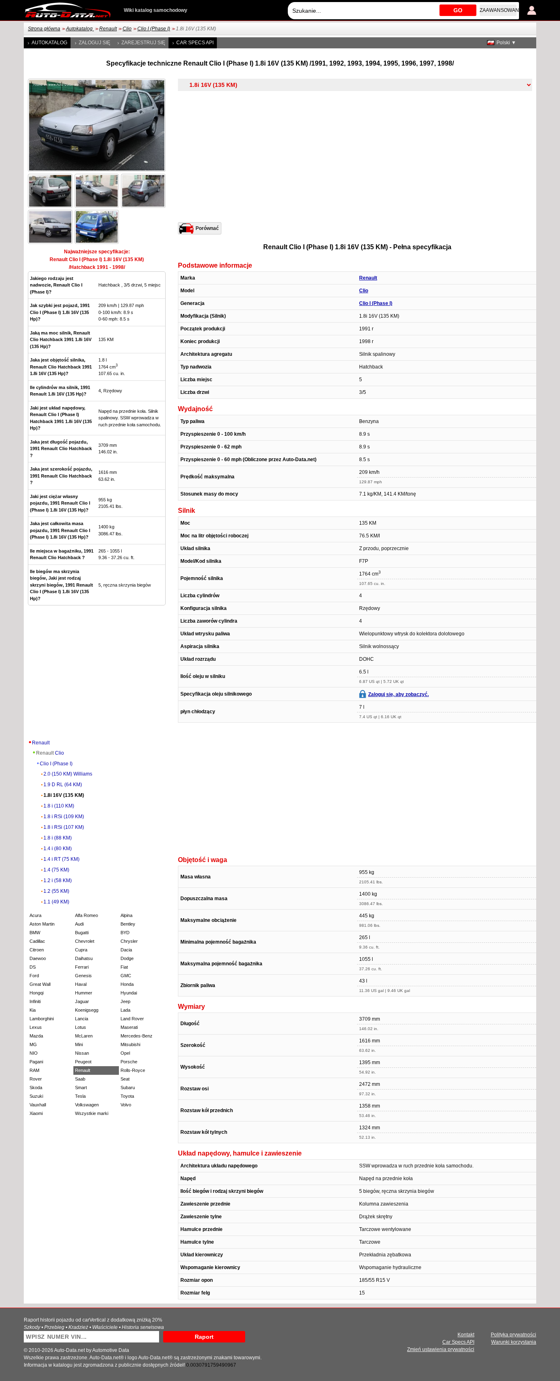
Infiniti (35, 1001)
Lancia (81, 1018)
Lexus (36, 1027)
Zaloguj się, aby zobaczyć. (398, 694)
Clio (127, 29)
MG (33, 1044)
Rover (36, 1078)
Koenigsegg (86, 1010)
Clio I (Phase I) (153, 29)
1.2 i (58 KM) (57, 880)
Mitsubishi (130, 1044)
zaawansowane (498, 10)
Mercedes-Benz (137, 1035)
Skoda (36, 1087)
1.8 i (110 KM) (58, 806)
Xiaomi (36, 1113)
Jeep (125, 1001)
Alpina (126, 915)
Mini (79, 1044)
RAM (34, 1070)
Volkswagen (87, 1104)
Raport (204, 1336)
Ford (34, 975)
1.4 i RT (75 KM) (61, 859)
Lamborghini (42, 1018)
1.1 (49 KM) (56, 902)
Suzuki (36, 1096)
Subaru (128, 1087)
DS (33, 967)
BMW (35, 932)
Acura (35, 915)
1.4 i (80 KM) (57, 848)
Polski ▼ (506, 43)
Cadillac (37, 941)
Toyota (127, 1096)
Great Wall (40, 984)
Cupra (81, 949)
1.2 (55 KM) (56, 891)
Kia (33, 1010)
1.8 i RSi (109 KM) (63, 816)
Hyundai (129, 992)
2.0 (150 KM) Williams (67, 774)
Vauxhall (38, 1104)
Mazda (36, 1035)
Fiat (124, 967)
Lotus (80, 1027)
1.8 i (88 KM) (57, 838)
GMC (126, 975)
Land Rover (132, 1018)
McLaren (84, 1035)
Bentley (128, 923)
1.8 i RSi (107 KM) (63, 827)
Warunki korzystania (513, 1342)
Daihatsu (84, 958)
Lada (125, 1010)
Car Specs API (195, 43)
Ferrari (82, 967)
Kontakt (466, 1335)
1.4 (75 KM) (56, 870)
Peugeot (83, 1061)
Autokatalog (80, 29)
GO (457, 10)
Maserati (129, 1027)
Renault (108, 29)
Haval (81, 984)
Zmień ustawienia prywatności (440, 1349)
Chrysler (129, 941)
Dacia (126, 949)
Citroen (37, 949)
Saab (80, 1078)
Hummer (83, 992)
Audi (79, 923)
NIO (34, 1053)
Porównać (207, 228)
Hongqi (36, 992)
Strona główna (44, 29)
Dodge (127, 958)
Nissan (82, 1053)
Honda (127, 984)
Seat (125, 1078)
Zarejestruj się (143, 43)
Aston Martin (42, 923)
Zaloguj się (94, 43)
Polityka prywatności (513, 1335)
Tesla (80, 1096)
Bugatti (82, 932)
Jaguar (82, 1001)
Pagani (36, 1061)
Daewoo (38, 958)
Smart (81, 1087)
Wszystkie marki (91, 1113)
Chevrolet (84, 941)
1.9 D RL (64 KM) (62, 784)
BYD (125, 932)
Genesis (83, 975)
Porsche (129, 1061)
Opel (125, 1053)
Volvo (126, 1104)
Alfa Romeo (86, 915)
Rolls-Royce (133, 1070)
